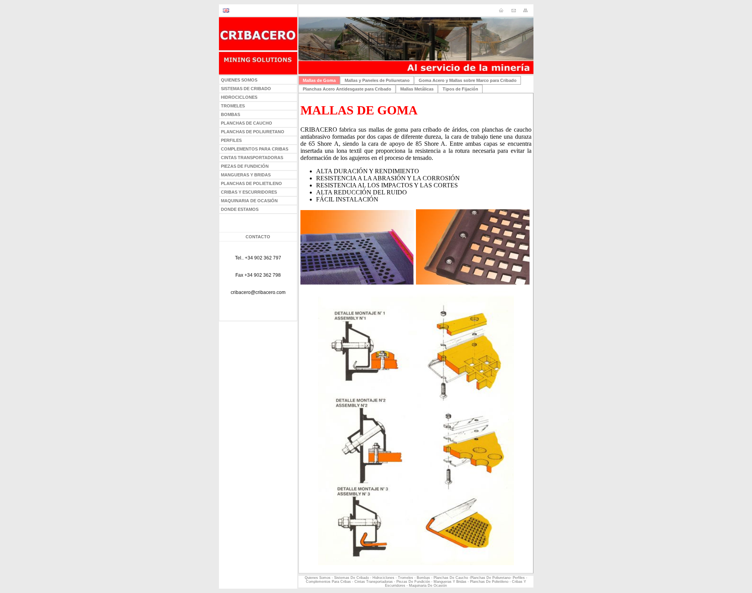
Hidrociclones (383, 578)
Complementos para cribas (329, 582)
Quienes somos (318, 578)
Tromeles (405, 578)
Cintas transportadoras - (374, 582)
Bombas (423, 578)
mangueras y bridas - (451, 582)
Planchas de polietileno (489, 582)
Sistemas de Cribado (351, 578)
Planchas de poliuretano (490, 578)
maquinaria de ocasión (428, 586)
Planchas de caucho (451, 578)
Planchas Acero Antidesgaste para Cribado (347, 89)
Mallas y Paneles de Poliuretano (377, 80)
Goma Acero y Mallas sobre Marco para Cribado (468, 80)
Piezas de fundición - (415, 582)
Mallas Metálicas (417, 89)
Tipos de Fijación (460, 89)
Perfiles (519, 578)
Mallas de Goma (319, 80)
